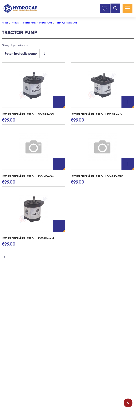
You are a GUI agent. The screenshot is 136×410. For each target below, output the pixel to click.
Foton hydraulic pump (66, 22)
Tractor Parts (29, 22)
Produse (15, 22)
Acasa (5, 22)
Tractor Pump (45, 22)
